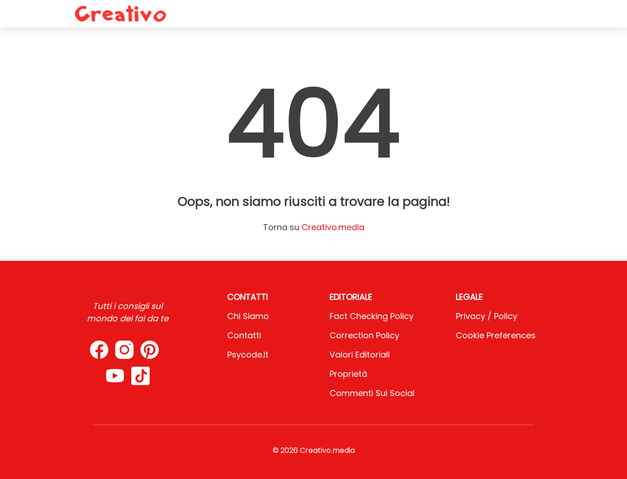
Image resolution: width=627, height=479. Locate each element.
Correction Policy (364, 335)
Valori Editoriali (360, 354)
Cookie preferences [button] (496, 335)
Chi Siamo (248, 316)
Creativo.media (333, 227)
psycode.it (248, 354)
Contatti (244, 335)
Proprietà (348, 374)
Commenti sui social (372, 393)
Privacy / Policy (486, 316)
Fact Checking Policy (372, 316)
